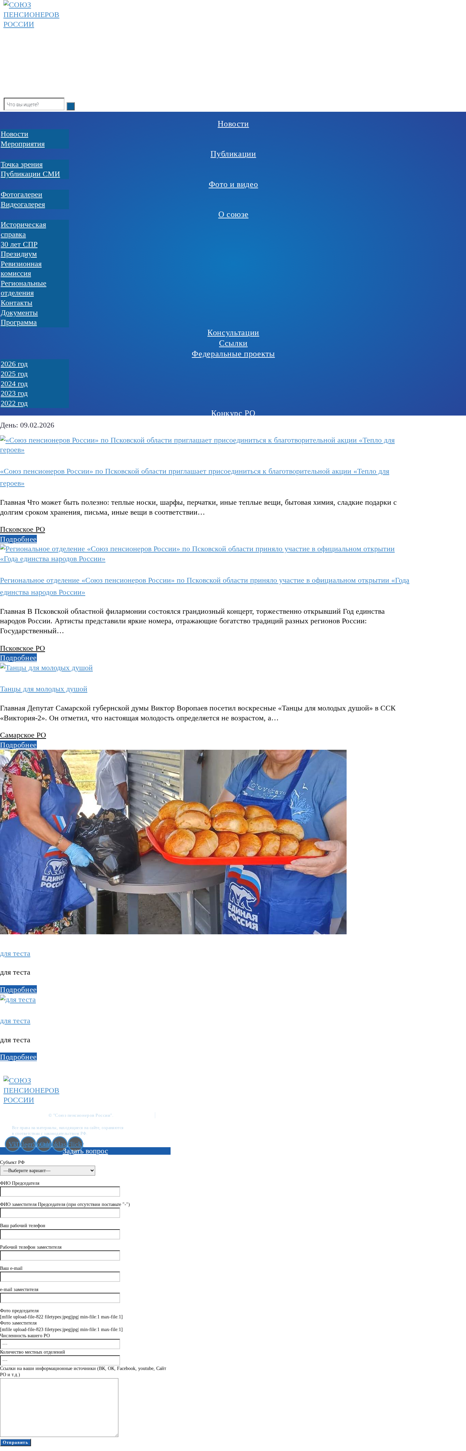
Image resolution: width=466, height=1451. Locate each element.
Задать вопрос (85, 1151)
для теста (15, 953)
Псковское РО (22, 529)
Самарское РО (23, 735)
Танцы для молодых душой (43, 688)
